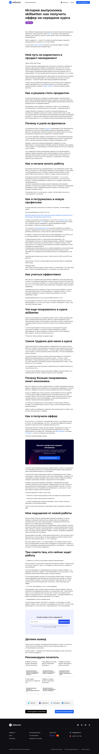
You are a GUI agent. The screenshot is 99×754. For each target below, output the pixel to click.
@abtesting (28, 215)
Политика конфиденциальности (71, 749)
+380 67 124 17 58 (76, 736)
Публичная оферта (85, 749)
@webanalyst (52, 215)
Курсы (10, 735)
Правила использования (56, 749)
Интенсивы (12, 738)
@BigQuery (59, 215)
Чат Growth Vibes (33, 735)
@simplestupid (38, 217)
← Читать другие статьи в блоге (36, 711)
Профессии (12, 732)
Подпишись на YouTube (35, 738)
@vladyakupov (29, 217)
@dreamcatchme (67, 215)
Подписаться (64, 622)
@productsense (47, 217)
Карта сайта (53, 732)
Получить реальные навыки (64, 711)
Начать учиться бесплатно (48, 458)
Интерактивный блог (30, 2)
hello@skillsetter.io (76, 732)
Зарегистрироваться (83, 2)
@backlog (35, 215)
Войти (72, 2)
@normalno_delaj (43, 215)
